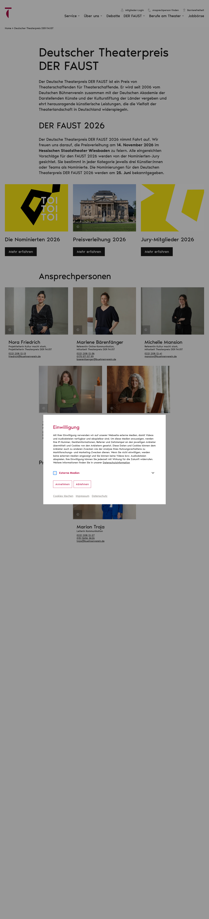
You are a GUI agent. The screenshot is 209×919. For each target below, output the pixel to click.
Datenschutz (99, 496)
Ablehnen (82, 484)
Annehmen (62, 484)
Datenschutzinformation (116, 462)
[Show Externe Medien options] (153, 473)
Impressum (82, 496)
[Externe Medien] (55, 473)
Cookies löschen (63, 496)
